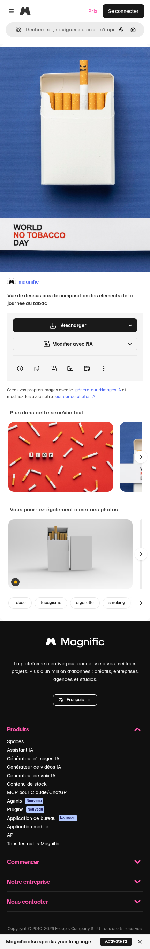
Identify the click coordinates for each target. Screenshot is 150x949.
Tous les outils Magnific (33, 844)
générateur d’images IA (98, 390)
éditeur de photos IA (75, 396)
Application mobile (27, 826)
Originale (46, 60)
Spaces (15, 741)
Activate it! (116, 941)
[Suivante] (141, 457)
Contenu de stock (27, 784)
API (11, 835)
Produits (18, 729)
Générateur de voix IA (31, 776)
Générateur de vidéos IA (34, 767)
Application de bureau (41, 818)
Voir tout (73, 412)
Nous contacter (27, 901)
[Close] (140, 941)
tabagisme (50, 602)
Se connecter (123, 11)
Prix (93, 11)
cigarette (85, 602)
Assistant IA (20, 750)
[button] (75, 700)
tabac (20, 602)
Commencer (23, 861)
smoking (116, 602)
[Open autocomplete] (15, 29)
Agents (24, 801)
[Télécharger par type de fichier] (130, 325)
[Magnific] (75, 643)
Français (75, 699)
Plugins (25, 809)
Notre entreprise (28, 881)
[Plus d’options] (104, 368)
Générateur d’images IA (33, 758)
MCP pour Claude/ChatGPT (38, 792)
